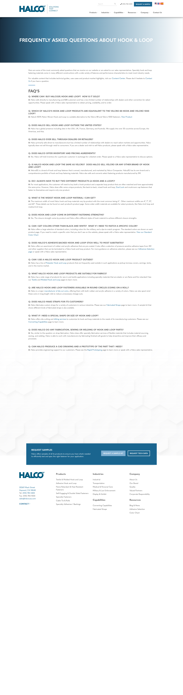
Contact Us (157, 12)
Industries (105, 12)
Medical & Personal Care (103, 486)
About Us (133, 479)
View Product (126, 116)
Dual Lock (120, 187)
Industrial (96, 479)
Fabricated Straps (114, 305)
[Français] (159, 3)
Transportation (99, 483)
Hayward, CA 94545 (27, 490)
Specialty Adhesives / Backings (68, 504)
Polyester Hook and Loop (56, 262)
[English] (156, 3)
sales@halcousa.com (27, 498)
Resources (132, 12)
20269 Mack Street (27, 487)
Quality (132, 486)
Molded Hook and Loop (50, 279)
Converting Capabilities (37, 321)
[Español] (162, 3)
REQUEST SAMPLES (41, 449)
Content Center (118, 78)
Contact (24, 503)
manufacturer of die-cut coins (56, 290)
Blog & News (135, 505)
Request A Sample (143, 4)
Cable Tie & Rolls (63, 500)
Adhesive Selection (137, 509)
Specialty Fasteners (63, 496)
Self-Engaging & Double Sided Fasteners (72, 493)
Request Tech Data (139, 453)
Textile (34, 279)
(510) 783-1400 (127, 4)
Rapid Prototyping (94, 349)
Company (144, 12)
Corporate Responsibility (140, 494)
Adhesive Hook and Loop (66, 483)
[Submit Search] (115, 4)
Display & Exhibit (99, 494)
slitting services (60, 319)
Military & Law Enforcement (104, 490)
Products (93, 12)
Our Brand (134, 483)
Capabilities (118, 12)
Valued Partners (136, 490)
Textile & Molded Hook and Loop (69, 479)
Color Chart (135, 512)
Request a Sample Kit (113, 453)
